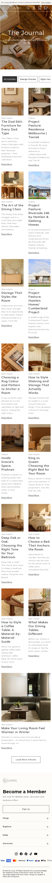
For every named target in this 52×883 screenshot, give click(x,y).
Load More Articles (26, 759)
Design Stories (28, 79)
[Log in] (34, 8)
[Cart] (45, 8)
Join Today (46, 2)
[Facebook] (21, 854)
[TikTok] (31, 854)
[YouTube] (35, 854)
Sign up (26, 809)
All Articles (10, 79)
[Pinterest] (26, 854)
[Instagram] (16, 854)
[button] (4, 8)
